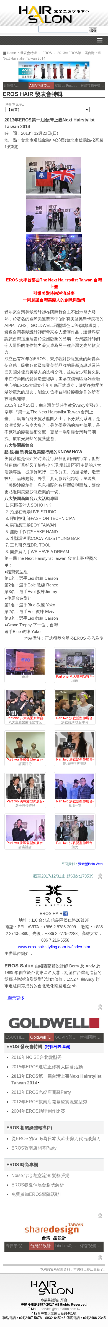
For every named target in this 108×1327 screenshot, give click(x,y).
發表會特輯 (28, 53)
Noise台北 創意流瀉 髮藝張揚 (40, 1175)
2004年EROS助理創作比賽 (38, 1111)
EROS (47, 53)
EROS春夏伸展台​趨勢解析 (37, 1185)
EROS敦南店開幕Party (33, 1148)
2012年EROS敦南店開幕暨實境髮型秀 (49, 1101)
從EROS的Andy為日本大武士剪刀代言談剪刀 (56, 1138)
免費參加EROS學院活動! (36, 1194)
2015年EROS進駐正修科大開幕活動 (47, 1066)
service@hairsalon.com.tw (60, 1309)
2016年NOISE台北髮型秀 (36, 1057)
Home (11, 53)
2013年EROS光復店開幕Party (41, 1092)
